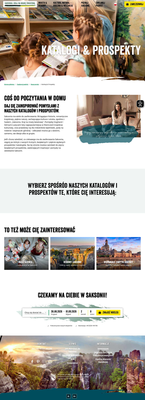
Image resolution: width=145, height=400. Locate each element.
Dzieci (92, 314)
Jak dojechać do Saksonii (72, 350)
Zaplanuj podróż (22, 84)
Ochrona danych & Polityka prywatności (103, 354)
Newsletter (72, 363)
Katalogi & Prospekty (72, 355)
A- (69, 396)
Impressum (103, 348)
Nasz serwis (35, 84)
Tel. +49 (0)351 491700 (42, 348)
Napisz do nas (42, 352)
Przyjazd (54, 314)
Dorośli (83, 314)
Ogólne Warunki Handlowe (103, 360)
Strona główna (9, 84)
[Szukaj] (121, 4)
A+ (74, 396)
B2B (72, 359)
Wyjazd (68, 314)
